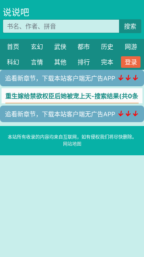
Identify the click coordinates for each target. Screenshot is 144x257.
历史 (107, 46)
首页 (13, 46)
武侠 (60, 46)
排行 (84, 62)
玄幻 (37, 46)
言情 (37, 62)
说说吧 (16, 12)
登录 (131, 62)
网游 (131, 46)
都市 (84, 46)
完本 (107, 62)
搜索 (130, 26)
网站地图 (72, 144)
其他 (60, 62)
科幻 (13, 62)
